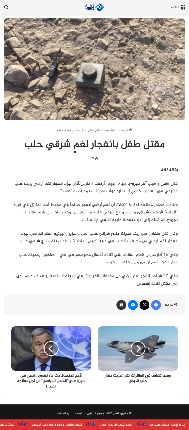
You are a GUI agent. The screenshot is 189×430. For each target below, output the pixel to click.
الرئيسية (123, 130)
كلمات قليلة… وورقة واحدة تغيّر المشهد (57, 425)
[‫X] (144, 305)
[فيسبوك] (156, 305)
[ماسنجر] (133, 305)
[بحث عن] (6, 9)
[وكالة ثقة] (94, 7)
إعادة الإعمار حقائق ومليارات (167, 425)
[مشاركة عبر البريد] (121, 305)
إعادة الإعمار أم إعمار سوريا (116, 425)
